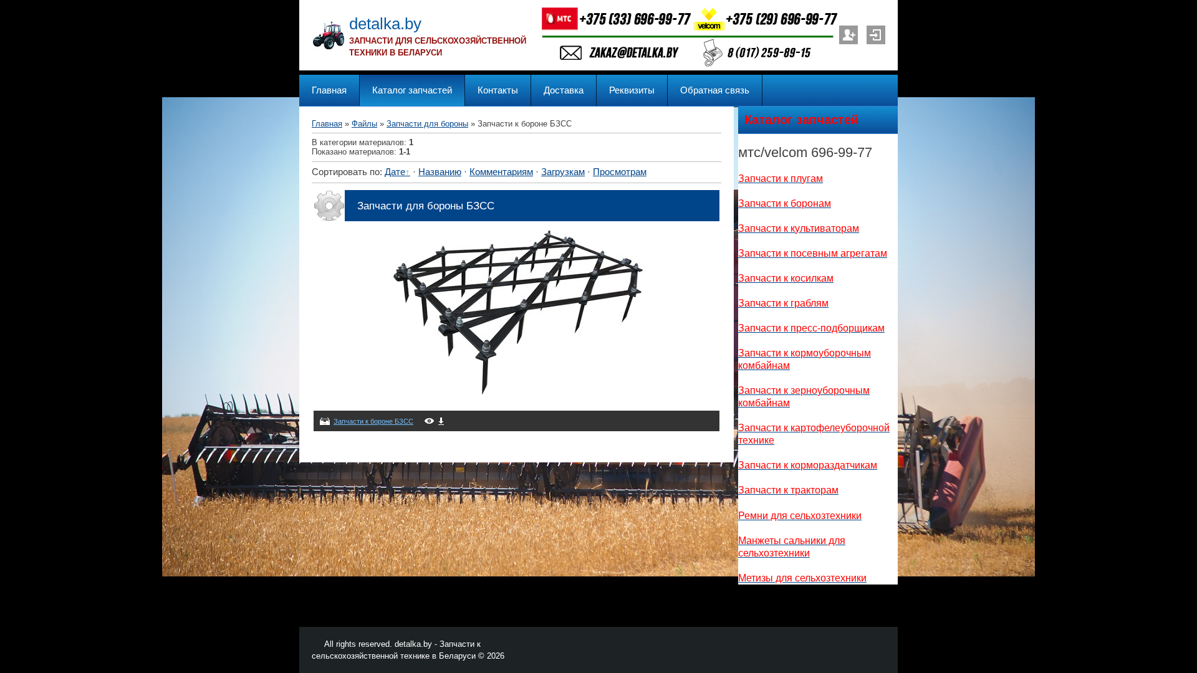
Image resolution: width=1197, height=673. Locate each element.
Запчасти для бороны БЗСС (425, 205)
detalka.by (385, 23)
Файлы (364, 123)
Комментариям (501, 172)
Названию (439, 172)
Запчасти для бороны (427, 123)
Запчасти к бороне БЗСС (373, 421)
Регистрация (848, 35)
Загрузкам (563, 172)
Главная (327, 123)
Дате (395, 172)
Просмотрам (620, 172)
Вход (876, 35)
